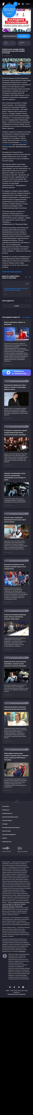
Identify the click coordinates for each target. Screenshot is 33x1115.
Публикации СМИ (6, 841)
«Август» (10, 902)
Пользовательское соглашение (11, 827)
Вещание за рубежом (23, 851)
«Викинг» (23, 904)
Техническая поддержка (9, 834)
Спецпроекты (5, 810)
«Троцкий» (5, 906)
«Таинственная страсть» (8, 907)
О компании (5, 806)
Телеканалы (22, 951)
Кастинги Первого (7, 820)
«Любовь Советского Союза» (21, 902)
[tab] (10, 36)
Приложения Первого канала (10, 817)
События (4, 838)
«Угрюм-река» (16, 904)
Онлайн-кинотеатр (7, 813)
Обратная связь (6, 831)
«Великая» (11, 906)
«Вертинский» (19, 906)
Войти (28, 4)
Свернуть (16, 802)
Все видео (5, 824)
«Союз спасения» (7, 904)
